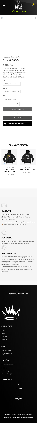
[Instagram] (19, 396)
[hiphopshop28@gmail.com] (19, 291)
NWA (12, 167)
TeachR (29, 417)
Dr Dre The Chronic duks (9, 170)
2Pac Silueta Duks (27, 169)
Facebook (18, 388)
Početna (14, 11)
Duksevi (23, 11)
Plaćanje (6, 238)
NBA (19, 57)
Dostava (6, 211)
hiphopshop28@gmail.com (18, 293)
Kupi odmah (18, 117)
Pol (4, 81)
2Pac (24, 167)
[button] (33, 164)
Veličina (5, 88)
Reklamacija (8, 253)
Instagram (18, 399)
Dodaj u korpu (18, 109)
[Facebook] (19, 385)
